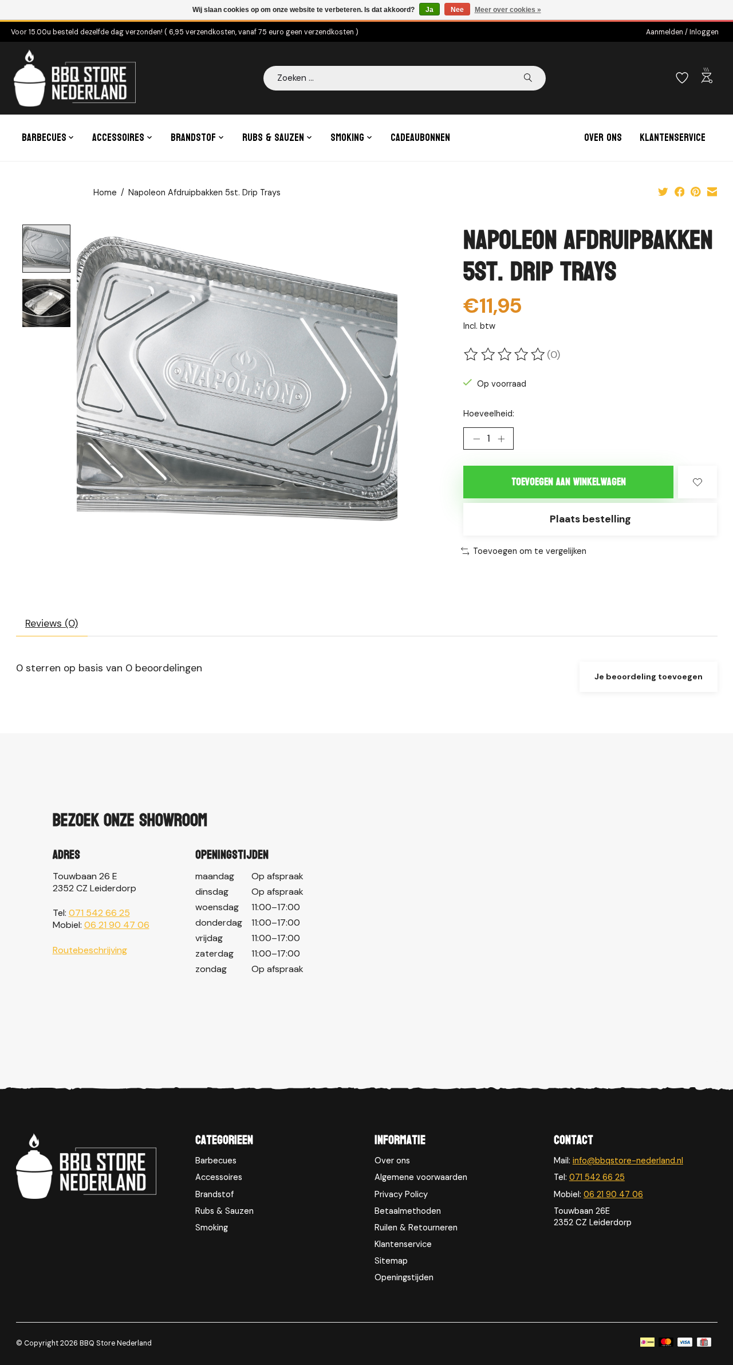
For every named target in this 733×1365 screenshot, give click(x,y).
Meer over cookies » (508, 10)
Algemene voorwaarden (421, 1177)
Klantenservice (673, 137)
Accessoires (218, 1177)
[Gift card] (704, 1343)
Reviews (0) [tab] (51, 623)
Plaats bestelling (590, 519)
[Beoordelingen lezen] (505, 354)
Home (105, 192)
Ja (429, 10)
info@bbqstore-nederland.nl (628, 1160)
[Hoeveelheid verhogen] (501, 439)
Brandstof (214, 1194)
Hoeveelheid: (488, 413)
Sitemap (391, 1260)
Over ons (603, 137)
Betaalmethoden (408, 1211)
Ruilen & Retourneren (416, 1227)
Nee (457, 10)
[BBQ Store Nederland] (75, 78)
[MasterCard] (666, 1343)
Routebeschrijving (90, 950)
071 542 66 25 (99, 913)
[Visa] (684, 1343)
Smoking (211, 1227)
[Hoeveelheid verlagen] (476, 439)
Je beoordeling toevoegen (648, 676)
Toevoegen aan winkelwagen (568, 482)
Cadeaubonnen (420, 137)
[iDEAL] (647, 1343)
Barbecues (216, 1160)
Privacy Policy (401, 1194)
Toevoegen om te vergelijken (529, 551)
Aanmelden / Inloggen (682, 32)
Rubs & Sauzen (224, 1211)
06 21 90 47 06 (116, 925)
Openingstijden (404, 1277)
